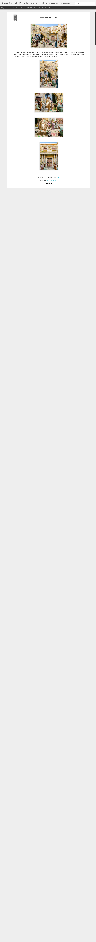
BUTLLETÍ (18, 8)
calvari (48, 180)
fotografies (54, 180)
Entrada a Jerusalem (48, 17)
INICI (12, 8)
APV (58, 177)
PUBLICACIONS (39, 8)
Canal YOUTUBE (28, 8)
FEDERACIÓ (49, 8)
